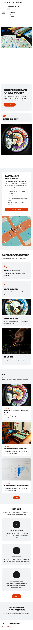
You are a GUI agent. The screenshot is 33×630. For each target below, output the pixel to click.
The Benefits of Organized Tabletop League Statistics (16, 485)
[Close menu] (8, 9)
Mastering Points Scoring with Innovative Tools (15, 449)
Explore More (16, 596)
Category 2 (7, 483)
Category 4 (7, 408)
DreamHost (13, 627)
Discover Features (10, 105)
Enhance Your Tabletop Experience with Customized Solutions (16, 411)
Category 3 (7, 446)
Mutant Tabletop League (12, 3)
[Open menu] (3, 12)
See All (16, 497)
